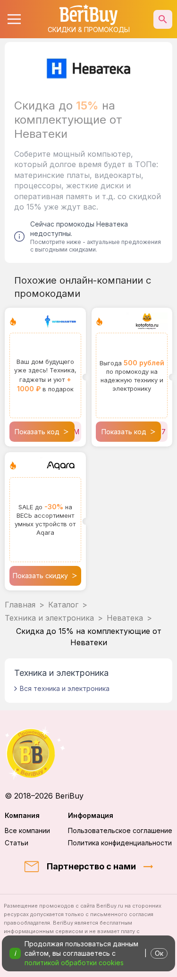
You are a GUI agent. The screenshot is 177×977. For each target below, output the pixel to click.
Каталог (63, 604)
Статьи (16, 843)
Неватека (125, 618)
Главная (20, 604)
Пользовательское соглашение (120, 830)
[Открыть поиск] (162, 19)
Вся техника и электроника (65, 688)
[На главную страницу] (88, 753)
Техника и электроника (49, 618)
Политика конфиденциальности (120, 843)
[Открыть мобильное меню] (14, 19)
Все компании (27, 830)
